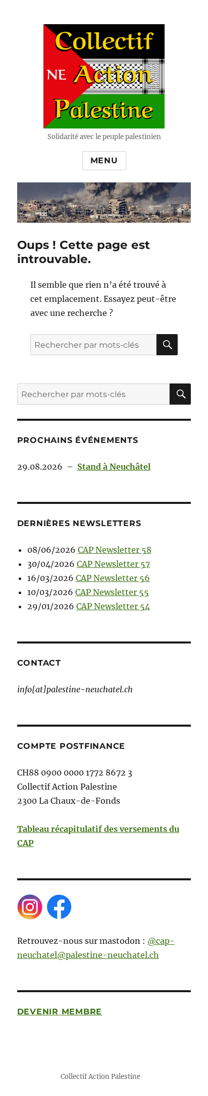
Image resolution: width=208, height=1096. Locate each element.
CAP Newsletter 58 (114, 550)
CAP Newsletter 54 (113, 606)
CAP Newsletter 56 (113, 578)
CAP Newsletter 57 (113, 564)
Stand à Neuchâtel (113, 467)
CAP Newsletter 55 (112, 592)
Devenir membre (59, 1011)
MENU (104, 160)
